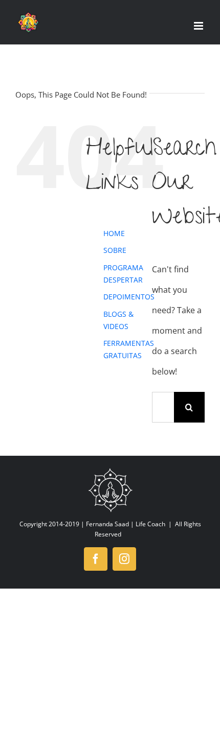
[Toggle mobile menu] (199, 25)
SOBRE (114, 250)
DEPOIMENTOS (129, 296)
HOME (114, 233)
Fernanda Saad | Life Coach (125, 524)
